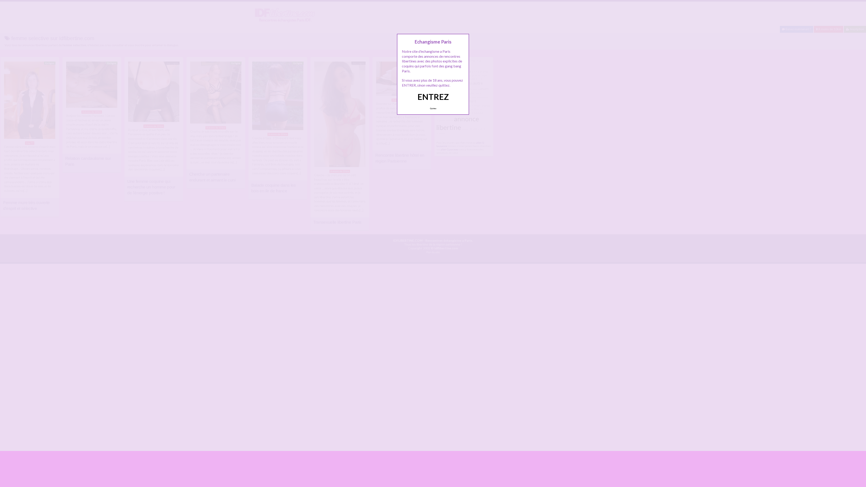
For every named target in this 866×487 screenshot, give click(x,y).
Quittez (433, 108)
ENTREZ (433, 97)
